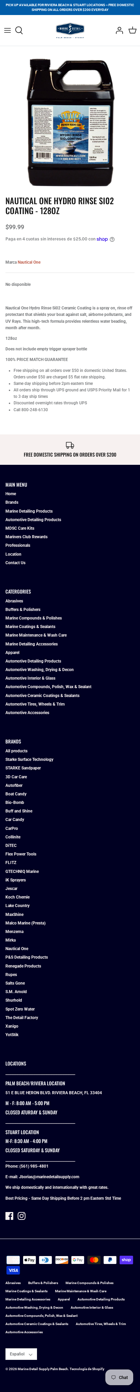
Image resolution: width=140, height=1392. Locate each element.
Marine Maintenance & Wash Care (36, 635)
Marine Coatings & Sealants (30, 626)
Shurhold (13, 1000)
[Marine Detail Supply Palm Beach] (70, 30)
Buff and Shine (18, 811)
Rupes (11, 974)
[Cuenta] (117, 30)
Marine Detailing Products (29, 511)
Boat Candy (16, 794)
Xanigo (11, 1026)
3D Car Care (16, 777)
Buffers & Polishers (22, 609)
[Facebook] (9, 1216)
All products (16, 751)
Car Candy (14, 819)
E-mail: (12, 1176)
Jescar (11, 888)
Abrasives (14, 601)
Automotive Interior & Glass (30, 678)
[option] (70, 122)
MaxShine (14, 914)
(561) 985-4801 (34, 1166)
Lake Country (17, 905)
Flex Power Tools (20, 854)
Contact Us (15, 562)
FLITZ (10, 862)
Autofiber (13, 785)
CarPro (11, 828)
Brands (11, 502)
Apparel (12, 652)
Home (10, 493)
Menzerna (14, 931)
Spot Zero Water (20, 1009)
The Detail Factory (21, 1017)
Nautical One (29, 262)
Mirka (10, 940)
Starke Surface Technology (29, 759)
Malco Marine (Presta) (25, 923)
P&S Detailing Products (26, 957)
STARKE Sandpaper (23, 768)
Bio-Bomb (14, 802)
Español (17, 1354)
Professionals (17, 545)
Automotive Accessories (27, 712)
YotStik (11, 1034)
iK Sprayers (15, 880)
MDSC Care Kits (19, 528)
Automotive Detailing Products (33, 519)
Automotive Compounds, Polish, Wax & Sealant (48, 686)
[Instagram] (21, 1216)
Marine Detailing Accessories (31, 644)
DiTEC (11, 845)
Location (13, 554)
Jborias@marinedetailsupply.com (49, 1176)
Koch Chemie (17, 897)
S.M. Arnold (16, 991)
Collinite (12, 837)
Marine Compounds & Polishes (33, 618)
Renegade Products (23, 966)
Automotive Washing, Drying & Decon (39, 669)
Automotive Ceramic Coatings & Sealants (42, 695)
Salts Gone (15, 983)
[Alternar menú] (7, 30)
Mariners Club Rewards (26, 536)
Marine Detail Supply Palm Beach (43, 1369)
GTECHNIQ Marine (22, 871)
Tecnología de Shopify (87, 1369)
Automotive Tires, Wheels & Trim (35, 704)
